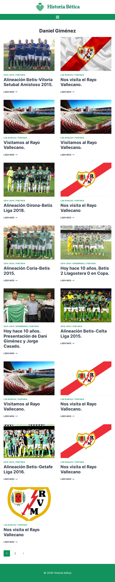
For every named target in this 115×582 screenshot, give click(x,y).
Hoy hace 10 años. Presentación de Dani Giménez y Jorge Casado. (25, 338)
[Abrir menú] (57, 17)
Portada (20, 75)
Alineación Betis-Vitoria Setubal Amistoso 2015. (28, 82)
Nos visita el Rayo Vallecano (78, 208)
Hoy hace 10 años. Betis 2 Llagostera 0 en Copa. (84, 271)
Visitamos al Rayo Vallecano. (22, 145)
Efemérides (79, 263)
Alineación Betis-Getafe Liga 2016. (28, 469)
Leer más (11, 92)
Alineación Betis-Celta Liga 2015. (83, 333)
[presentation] (29, 54)
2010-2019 (9, 75)
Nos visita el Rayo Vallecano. (78, 82)
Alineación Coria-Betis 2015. (27, 271)
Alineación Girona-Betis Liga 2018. (28, 208)
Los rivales (66, 75)
